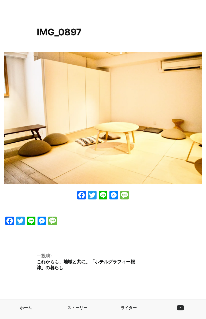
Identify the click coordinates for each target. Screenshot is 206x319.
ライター (129, 307)
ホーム (26, 307)
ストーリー (77, 307)
